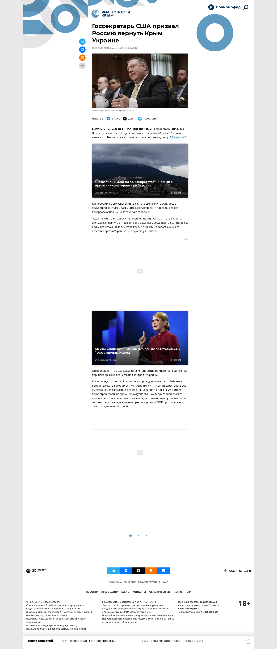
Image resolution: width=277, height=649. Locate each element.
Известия (178, 137)
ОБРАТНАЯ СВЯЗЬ (160, 592)
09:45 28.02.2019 (100, 48)
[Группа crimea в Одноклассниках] (151, 570)
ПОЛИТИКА (115, 582)
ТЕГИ (188, 592)
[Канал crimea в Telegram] (113, 570)
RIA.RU (178, 592)
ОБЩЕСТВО (129, 582)
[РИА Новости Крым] (110, 14)
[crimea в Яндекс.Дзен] (138, 570)
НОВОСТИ (92, 592)
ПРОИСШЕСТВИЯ (147, 582)
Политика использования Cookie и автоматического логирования (56, 620)
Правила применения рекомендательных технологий (56, 629)
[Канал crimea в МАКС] (163, 570)
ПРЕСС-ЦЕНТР (109, 592)
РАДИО (125, 592)
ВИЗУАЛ (163, 582)
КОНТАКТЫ (139, 592)
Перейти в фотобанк (126, 110)
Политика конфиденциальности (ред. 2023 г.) (51, 626)
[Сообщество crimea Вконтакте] (126, 570)
